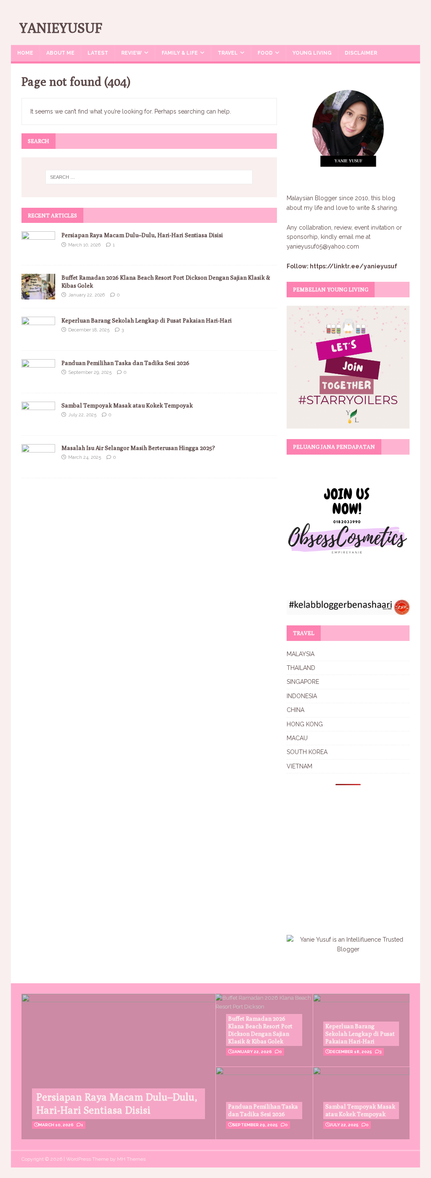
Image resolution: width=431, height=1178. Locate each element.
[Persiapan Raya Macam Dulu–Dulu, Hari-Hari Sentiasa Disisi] (38, 252)
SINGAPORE (303, 681)
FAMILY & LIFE (180, 53)
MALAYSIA (300, 654)
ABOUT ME (60, 53)
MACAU (297, 738)
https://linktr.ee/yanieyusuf (353, 266)
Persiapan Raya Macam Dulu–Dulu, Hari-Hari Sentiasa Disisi (142, 235)
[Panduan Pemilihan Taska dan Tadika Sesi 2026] (38, 379)
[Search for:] (149, 177)
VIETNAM (299, 766)
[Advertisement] (357, 854)
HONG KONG (305, 724)
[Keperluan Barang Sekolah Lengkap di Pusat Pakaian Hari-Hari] (38, 337)
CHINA (295, 710)
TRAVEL (228, 53)
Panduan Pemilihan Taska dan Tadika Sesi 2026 (125, 363)
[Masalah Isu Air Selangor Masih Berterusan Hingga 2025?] (38, 464)
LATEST (98, 53)
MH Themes (131, 1159)
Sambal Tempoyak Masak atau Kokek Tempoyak (127, 405)
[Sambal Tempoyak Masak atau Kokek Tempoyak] (38, 421)
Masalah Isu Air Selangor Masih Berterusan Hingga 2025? (138, 448)
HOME (25, 53)
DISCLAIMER (361, 53)
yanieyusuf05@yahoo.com (323, 246)
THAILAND (301, 667)
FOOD (265, 53)
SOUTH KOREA (307, 752)
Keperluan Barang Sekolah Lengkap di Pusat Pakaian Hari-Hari (146, 320)
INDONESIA (302, 696)
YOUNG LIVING (312, 53)
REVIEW (131, 53)
